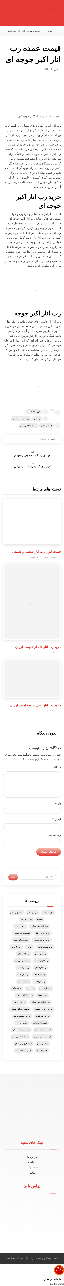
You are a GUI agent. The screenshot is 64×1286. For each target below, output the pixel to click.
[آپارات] (24, 1129)
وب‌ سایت (55, 834)
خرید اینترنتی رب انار (39, 926)
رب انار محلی (39, 981)
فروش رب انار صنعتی (43, 1009)
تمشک (40, 919)
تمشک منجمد (26, 919)
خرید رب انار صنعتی (22, 933)
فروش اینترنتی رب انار (40, 1002)
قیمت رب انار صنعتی (21, 1030)
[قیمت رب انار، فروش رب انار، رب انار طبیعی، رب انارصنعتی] (52, 14)
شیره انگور (16, 988)
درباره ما (32, 1157)
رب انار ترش (16, 947)
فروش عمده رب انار (22, 1016)
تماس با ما (32, 1167)
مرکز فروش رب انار (23, 1043)
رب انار (37, 418)
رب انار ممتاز (23, 981)
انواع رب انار (48, 912)
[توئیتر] (34, 1129)
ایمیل (56, 819)
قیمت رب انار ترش (43, 1030)
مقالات (32, 1162)
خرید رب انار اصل (42, 933)
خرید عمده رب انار (45, 947)
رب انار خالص (40, 954)
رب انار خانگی (23, 954)
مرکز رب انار (42, 1043)
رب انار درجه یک (41, 961)
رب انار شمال (40, 967)
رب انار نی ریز (45, 988)
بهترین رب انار (16, 912)
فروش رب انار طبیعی (20, 1009)
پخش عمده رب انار (23, 1050)
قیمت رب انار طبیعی (42, 1036)
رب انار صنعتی (36, 557)
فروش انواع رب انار (25, 995)
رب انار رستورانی (22, 961)
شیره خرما (42, 995)
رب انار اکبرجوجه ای (21, 418)
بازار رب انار (33, 912)
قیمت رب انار (46, 425)
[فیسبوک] (40, 1129)
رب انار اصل (52, 710)
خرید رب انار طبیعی (42, 940)
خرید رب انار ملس (20, 940)
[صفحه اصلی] (60, 31)
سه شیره (30, 988)
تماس (32, 1172)
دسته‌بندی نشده (50, 557)
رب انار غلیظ (23, 974)
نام (58, 803)
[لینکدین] (29, 1129)
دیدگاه (56, 767)
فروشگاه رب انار (40, 1023)
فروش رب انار (20, 1002)
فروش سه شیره (43, 1016)
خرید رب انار (20, 926)
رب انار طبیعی (40, 974)
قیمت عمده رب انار (28, 425)
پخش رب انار (42, 1050)
